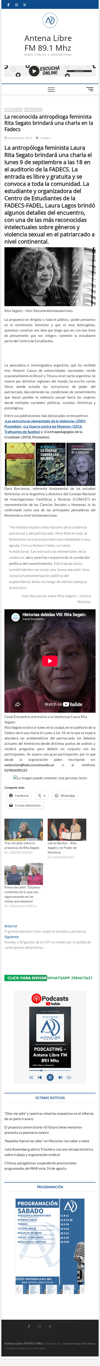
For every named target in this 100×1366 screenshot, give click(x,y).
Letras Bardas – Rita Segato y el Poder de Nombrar (62, 847)
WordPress (89, 1343)
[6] (71, 1289)
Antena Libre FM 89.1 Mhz (48, 43)
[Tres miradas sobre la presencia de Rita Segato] (23, 830)
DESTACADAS (33, 108)
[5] (54, 1289)
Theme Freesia (71, 1343)
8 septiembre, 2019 (19, 138)
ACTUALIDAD (13, 108)
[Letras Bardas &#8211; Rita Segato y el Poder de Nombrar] (67, 830)
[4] (37, 1289)
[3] (20, 1289)
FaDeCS (45, 138)
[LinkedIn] (61, 1322)
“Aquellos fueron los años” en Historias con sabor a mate (46, 1141)
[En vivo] (71, 1322)
